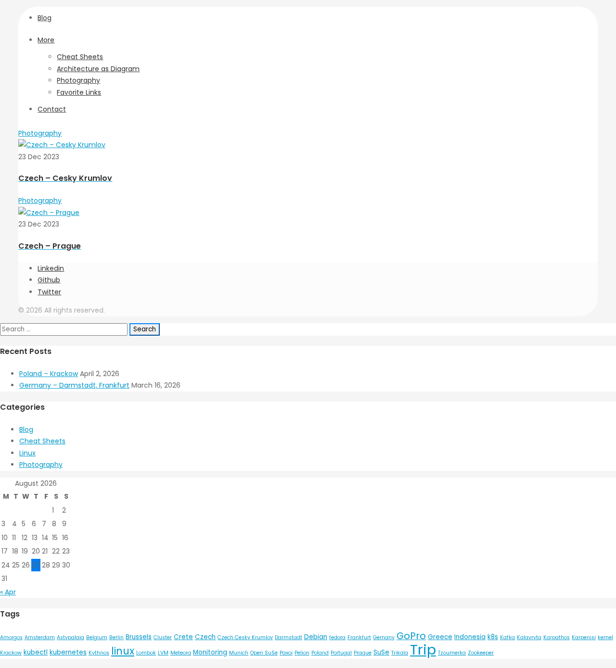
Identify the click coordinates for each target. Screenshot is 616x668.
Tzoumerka (452, 652)
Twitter (49, 292)
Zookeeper (481, 652)
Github (49, 280)
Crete (183, 637)
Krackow (11, 652)
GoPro (411, 636)
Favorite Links (79, 92)
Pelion (302, 652)
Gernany (384, 637)
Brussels (139, 637)
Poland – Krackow (48, 373)
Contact (52, 109)
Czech (205, 637)
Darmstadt (288, 637)
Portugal (341, 652)
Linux (27, 453)
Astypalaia (70, 637)
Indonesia (470, 637)
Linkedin (51, 268)
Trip (423, 649)
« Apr (8, 592)
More (46, 40)
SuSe (381, 652)
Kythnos (99, 652)
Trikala (399, 652)
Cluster (163, 637)
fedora (337, 637)
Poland (320, 652)
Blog (44, 18)
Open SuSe (264, 652)
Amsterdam (40, 637)
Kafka (507, 637)
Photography (78, 80)
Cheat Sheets (80, 57)
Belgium (96, 637)
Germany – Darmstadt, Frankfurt (74, 385)
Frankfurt (359, 637)
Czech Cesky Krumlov (245, 637)
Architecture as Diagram (98, 69)
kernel (605, 637)
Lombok (146, 652)
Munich (238, 652)
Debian (315, 637)
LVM (163, 652)
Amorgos (11, 637)
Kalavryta (529, 637)
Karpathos (556, 637)
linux (122, 651)
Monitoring (210, 652)
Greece (440, 637)
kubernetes (68, 652)
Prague (363, 652)
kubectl (36, 652)
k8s (493, 637)
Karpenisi (584, 637)
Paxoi (286, 652)
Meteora (180, 652)
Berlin (116, 637)
